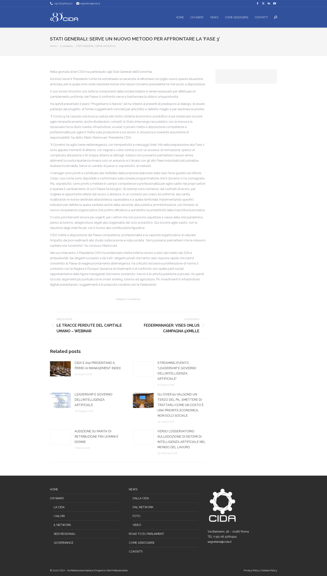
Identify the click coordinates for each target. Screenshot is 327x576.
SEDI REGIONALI (64, 534)
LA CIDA (59, 507)
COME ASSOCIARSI (141, 542)
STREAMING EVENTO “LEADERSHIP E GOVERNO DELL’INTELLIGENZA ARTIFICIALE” (176, 371)
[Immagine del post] (60, 368)
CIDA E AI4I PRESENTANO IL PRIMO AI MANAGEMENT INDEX (98, 365)
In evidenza (134, 299)
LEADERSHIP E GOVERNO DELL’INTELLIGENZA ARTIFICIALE (93, 400)
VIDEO (137, 525)
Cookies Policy (269, 570)
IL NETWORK (62, 525)
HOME (54, 489)
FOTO (136, 516)
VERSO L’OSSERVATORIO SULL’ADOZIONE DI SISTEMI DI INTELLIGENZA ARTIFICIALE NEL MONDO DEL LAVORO (181, 439)
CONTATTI (135, 551)
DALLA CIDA (141, 498)
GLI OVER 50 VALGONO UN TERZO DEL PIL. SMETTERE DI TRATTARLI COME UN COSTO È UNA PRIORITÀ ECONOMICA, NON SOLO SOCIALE (180, 405)
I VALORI (59, 516)
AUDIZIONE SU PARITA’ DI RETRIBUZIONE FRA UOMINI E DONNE (96, 436)
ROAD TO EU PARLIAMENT (146, 534)
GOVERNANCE (63, 542)
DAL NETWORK (143, 507)
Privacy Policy (252, 570)
